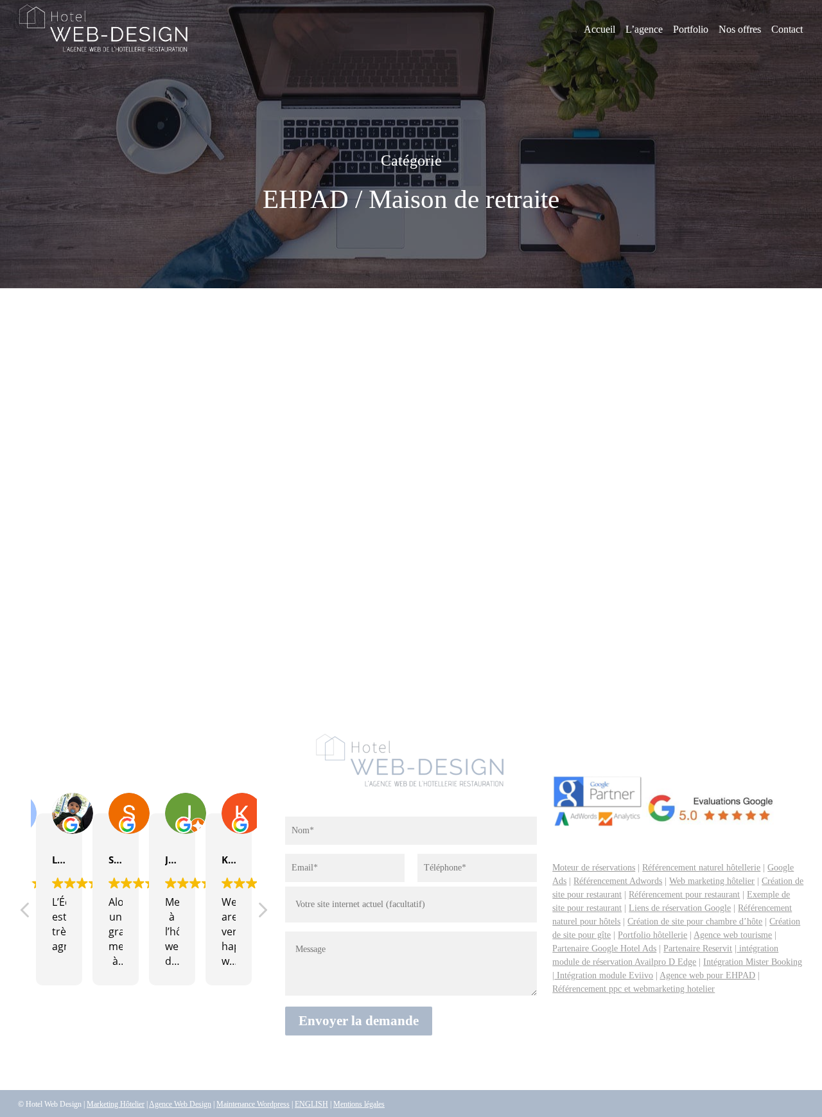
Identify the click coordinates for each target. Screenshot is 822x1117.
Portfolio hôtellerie (652, 935)
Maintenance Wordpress (253, 1104)
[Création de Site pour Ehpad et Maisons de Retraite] (167, 497)
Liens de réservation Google (680, 908)
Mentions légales (359, 1104)
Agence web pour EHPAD (707, 975)
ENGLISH (311, 1104)
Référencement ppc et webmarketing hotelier (633, 989)
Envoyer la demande (359, 1020)
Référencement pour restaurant (684, 894)
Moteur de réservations (593, 867)
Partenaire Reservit (697, 948)
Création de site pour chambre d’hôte (694, 921)
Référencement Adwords (617, 881)
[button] (262, 913)
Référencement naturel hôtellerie (701, 867)
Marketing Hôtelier (115, 1104)
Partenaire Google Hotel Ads (604, 948)
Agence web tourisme (733, 935)
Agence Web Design (180, 1104)
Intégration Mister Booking (752, 962)
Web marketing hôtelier (712, 881)
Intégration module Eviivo (603, 975)
